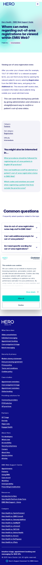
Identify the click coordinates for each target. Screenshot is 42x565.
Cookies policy (7, 371)
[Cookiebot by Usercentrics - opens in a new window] (31, 258)
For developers (7, 436)
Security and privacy (9, 446)
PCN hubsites (7, 403)
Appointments (7, 468)
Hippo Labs (6, 424)
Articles (5, 458)
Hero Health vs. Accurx (10, 536)
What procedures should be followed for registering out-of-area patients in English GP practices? (20, 161)
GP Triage (5, 417)
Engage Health (7, 427)
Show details (30, 292)
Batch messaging (8, 347)
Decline (21, 305)
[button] (38, 4)
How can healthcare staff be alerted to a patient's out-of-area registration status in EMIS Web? (21, 173)
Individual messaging (9, 338)
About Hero (6, 452)
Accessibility (6, 443)
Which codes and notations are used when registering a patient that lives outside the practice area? (19, 185)
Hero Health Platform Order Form (14, 499)
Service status (7, 455)
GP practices (6, 406)
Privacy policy (7, 365)
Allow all (21, 298)
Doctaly (4, 420)
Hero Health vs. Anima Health (12, 532)
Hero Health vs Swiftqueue (11, 539)
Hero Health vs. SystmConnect (13, 513)
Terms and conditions (10, 368)
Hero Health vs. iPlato (10, 542)
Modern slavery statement (11, 358)
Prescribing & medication (11, 487)
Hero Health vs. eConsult (11, 526)
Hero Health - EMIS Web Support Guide (17, 22)
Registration (8, 133)
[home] (11, 3)
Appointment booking (10, 341)
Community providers (10, 400)
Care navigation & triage (10, 344)
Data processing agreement (12, 362)
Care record (6, 478)
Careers (5, 449)
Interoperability (7, 484)
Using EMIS (6, 474)
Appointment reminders (10, 382)
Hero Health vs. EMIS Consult (12, 516)
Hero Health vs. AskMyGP (11, 523)
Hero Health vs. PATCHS (10, 529)
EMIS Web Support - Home (11, 502)
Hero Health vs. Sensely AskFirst (14, 519)
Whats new (6, 439)
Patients (7, 126)
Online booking (7, 391)
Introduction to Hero (9, 496)
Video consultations (9, 334)
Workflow (5, 481)
